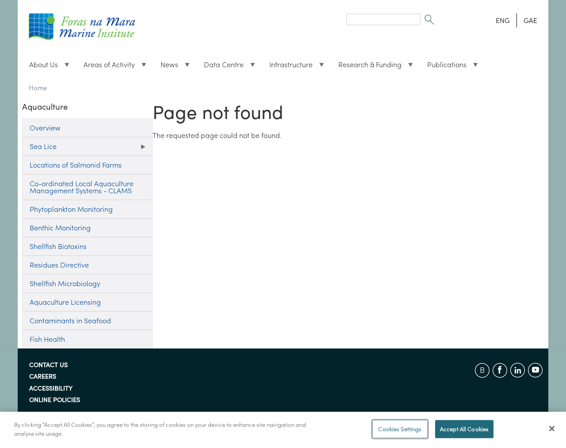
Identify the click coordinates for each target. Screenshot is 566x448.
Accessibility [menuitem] (51, 388)
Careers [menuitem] (42, 376)
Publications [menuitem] (443, 66)
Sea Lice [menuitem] (39, 149)
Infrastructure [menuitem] (287, 66)
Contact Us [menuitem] (48, 365)
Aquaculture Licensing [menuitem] (65, 302)
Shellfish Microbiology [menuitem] (65, 283)
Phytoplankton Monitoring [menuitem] (71, 209)
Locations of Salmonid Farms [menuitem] (76, 165)
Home (38, 88)
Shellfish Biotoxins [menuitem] (58, 246)
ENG (503, 20)
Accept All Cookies (464, 429)
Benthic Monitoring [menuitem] (60, 227)
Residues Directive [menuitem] (59, 264)
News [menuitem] (165, 66)
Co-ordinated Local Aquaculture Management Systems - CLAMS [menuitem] (82, 187)
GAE (530, 20)
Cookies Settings (399, 429)
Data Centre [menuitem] (220, 66)
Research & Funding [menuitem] (366, 66)
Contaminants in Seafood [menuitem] (70, 320)
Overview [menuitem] (45, 127)
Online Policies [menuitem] (54, 400)
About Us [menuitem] (40, 66)
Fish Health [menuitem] (47, 339)
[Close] (552, 428)
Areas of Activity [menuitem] (105, 66)
